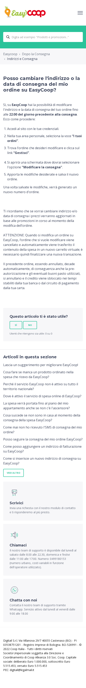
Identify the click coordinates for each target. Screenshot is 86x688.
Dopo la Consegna (36, 54)
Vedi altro (13, 472)
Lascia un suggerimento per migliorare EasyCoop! (40, 365)
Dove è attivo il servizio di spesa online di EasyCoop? (42, 396)
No (30, 325)
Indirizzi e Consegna (22, 59)
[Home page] (25, 13)
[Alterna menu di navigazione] (80, 12)
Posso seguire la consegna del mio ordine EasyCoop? (43, 439)
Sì (16, 325)
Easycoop (10, 54)
